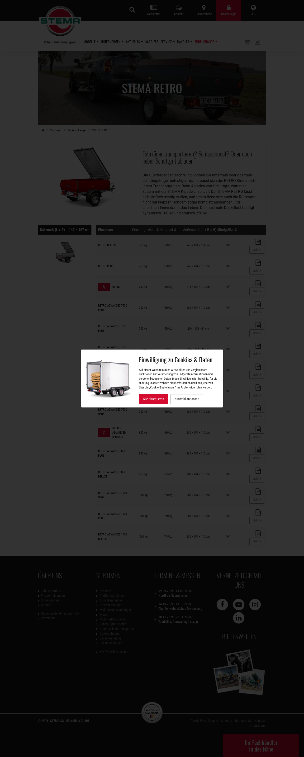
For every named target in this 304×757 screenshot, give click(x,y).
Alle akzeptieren (153, 399)
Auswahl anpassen (187, 399)
